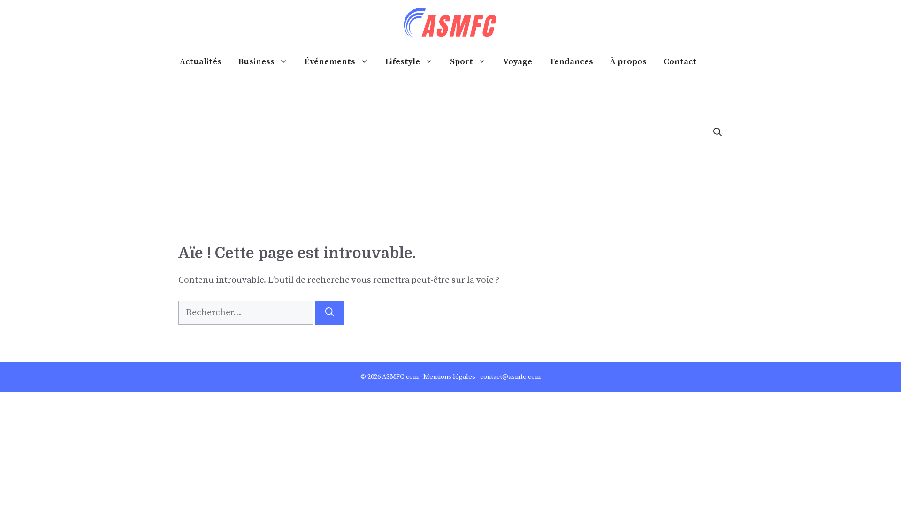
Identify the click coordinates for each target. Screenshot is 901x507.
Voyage (517, 61)
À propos (628, 61)
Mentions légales (449, 377)
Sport (461, 61)
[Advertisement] (438, 144)
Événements (330, 61)
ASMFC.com (400, 377)
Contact (680, 61)
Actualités (200, 61)
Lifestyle (402, 61)
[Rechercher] (329, 313)
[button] (717, 132)
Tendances (571, 61)
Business (256, 61)
